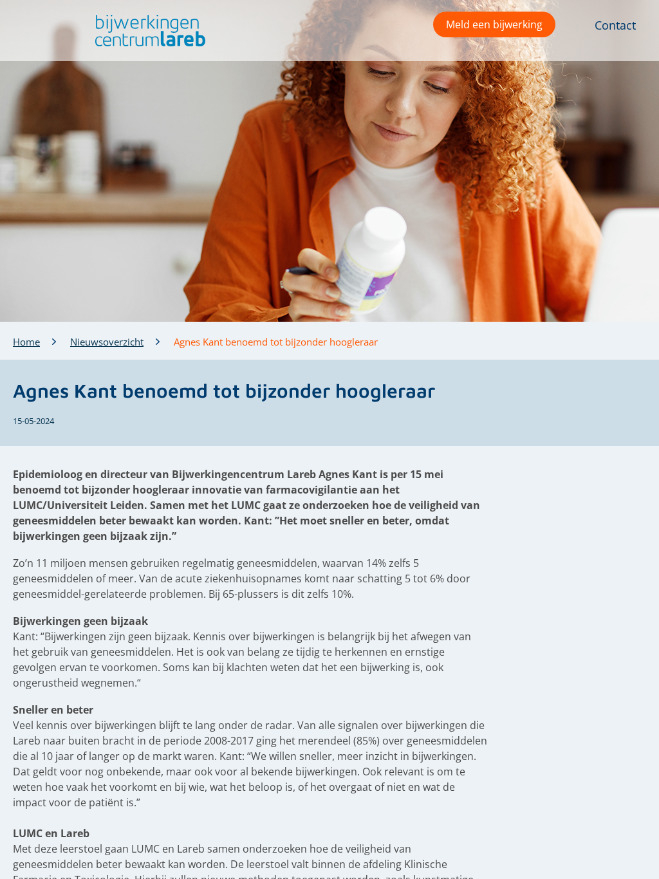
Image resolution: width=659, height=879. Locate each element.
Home (26, 341)
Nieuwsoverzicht (107, 341)
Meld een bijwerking (494, 24)
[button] (147, 30)
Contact (615, 25)
